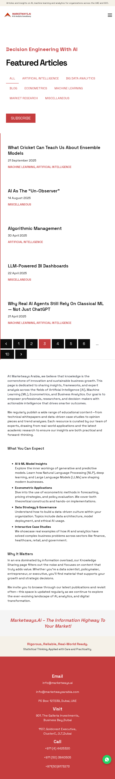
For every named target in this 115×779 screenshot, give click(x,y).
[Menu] (109, 15)
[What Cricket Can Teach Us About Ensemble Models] (57, 155)
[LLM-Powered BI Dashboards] (57, 270)
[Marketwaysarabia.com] (18, 15)
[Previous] (6, 343)
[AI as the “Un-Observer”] (57, 195)
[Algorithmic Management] (57, 233)
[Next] (21, 354)
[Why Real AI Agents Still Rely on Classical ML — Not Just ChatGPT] (57, 311)
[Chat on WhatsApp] (106, 759)
